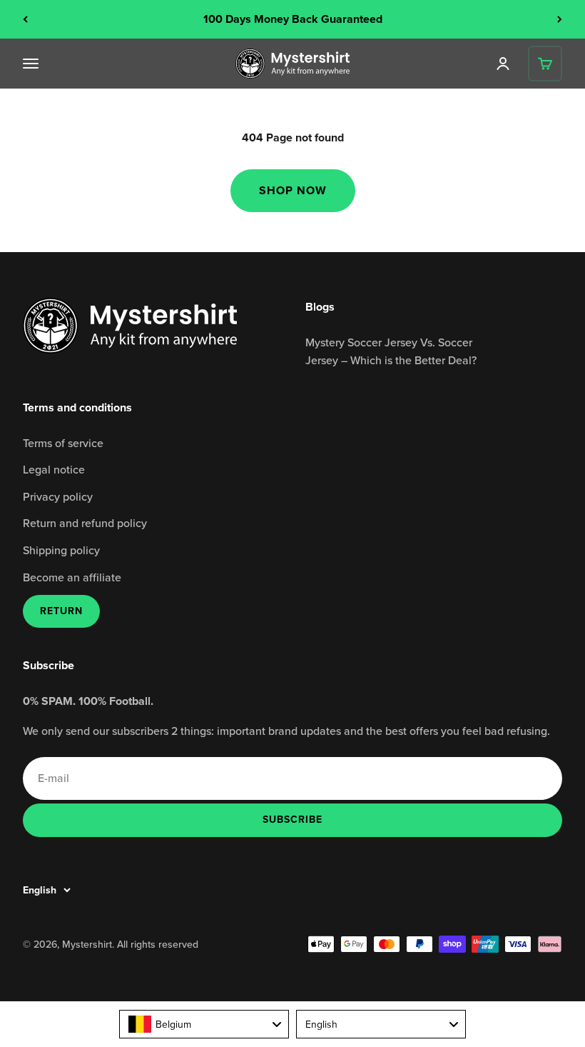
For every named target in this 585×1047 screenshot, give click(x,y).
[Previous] (25, 19)
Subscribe (292, 819)
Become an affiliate (72, 577)
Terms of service (63, 443)
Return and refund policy (85, 523)
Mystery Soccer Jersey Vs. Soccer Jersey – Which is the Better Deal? (391, 351)
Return (61, 610)
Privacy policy (58, 496)
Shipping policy (61, 550)
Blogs (320, 307)
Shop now (293, 190)
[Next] (559, 19)
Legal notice (54, 469)
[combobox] (204, 1024)
